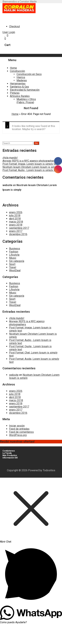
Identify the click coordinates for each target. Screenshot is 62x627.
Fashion (13, 251)
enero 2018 (15, 224)
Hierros (21, 77)
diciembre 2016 (18, 234)
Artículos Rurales (20, 96)
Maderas (22, 80)
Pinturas (15, 93)
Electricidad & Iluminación (25, 89)
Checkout (14, 26)
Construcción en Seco (29, 74)
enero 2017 (15, 231)
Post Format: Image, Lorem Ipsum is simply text (30, 163)
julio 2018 (14, 215)
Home (13, 67)
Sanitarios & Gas (19, 86)
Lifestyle (14, 254)
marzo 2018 (16, 221)
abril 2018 (15, 218)
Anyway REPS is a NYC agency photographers (29, 160)
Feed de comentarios (21, 432)
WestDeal (15, 270)
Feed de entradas (19, 428)
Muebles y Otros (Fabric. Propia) (26, 101)
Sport (12, 264)
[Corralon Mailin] (19, 12)
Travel (12, 267)
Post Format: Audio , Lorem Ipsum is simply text (30, 170)
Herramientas (17, 83)
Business (14, 248)
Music (12, 257)
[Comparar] (4, 35)
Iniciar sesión (17, 425)
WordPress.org (18, 435)
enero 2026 (15, 212)
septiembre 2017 (19, 228)
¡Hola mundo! (10, 157)
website (7, 185)
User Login (8, 32)
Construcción (17, 71)
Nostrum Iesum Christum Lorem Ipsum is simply (30, 167)
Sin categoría (16, 261)
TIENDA (49, 55)
